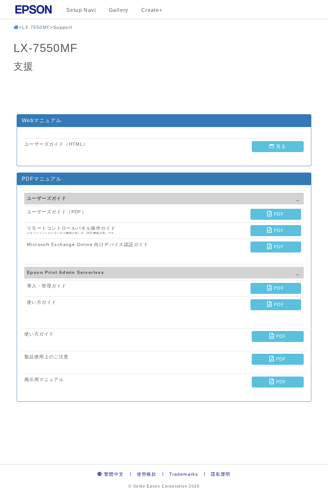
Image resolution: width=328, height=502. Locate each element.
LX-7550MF (36, 27)
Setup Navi (81, 10)
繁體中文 (113, 474)
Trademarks (183, 474)
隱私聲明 (221, 474)
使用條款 (147, 474)
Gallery (118, 10)
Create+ (152, 10)
